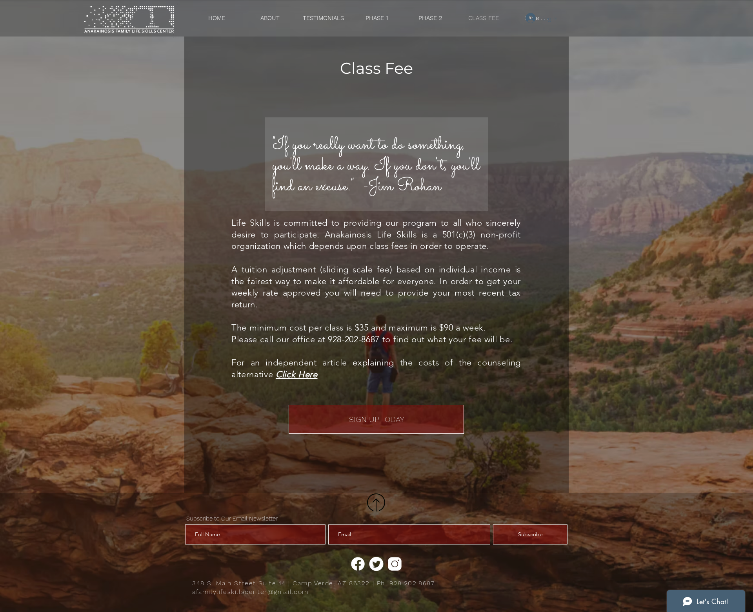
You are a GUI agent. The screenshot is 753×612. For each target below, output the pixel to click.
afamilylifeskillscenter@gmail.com (250, 592)
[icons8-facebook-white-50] (358, 564)
